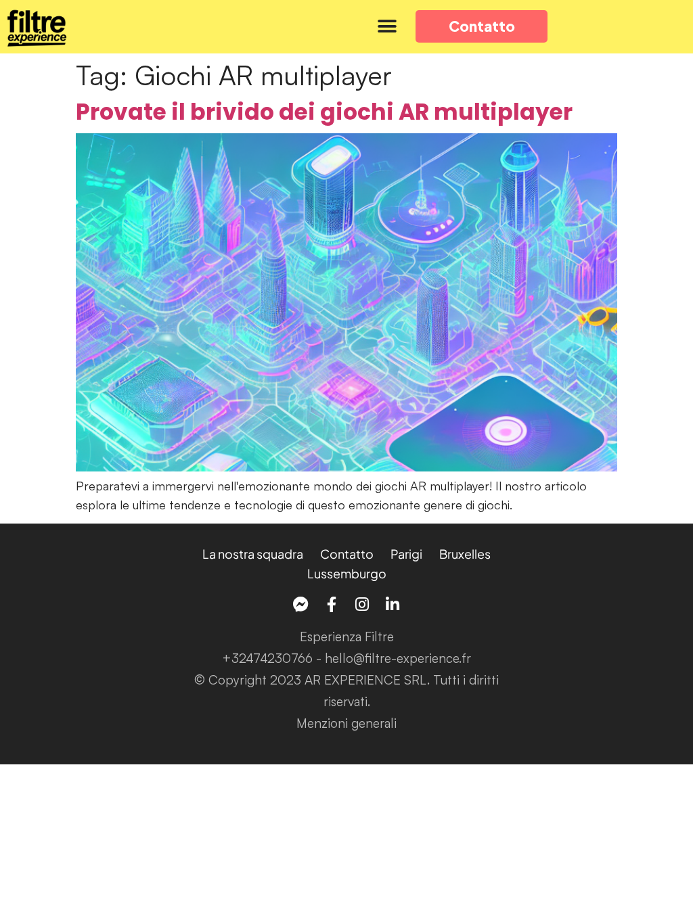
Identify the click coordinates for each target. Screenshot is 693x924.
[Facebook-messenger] (301, 604)
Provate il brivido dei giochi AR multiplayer (324, 112)
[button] (387, 26)
